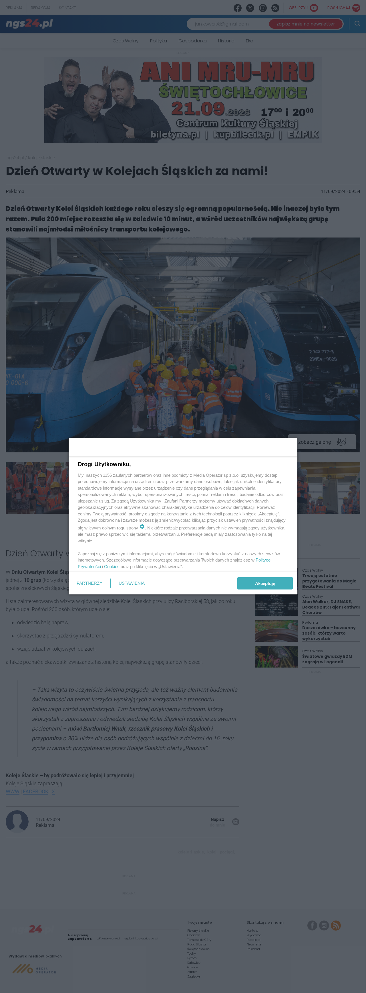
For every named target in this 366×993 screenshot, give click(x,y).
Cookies (112, 566)
